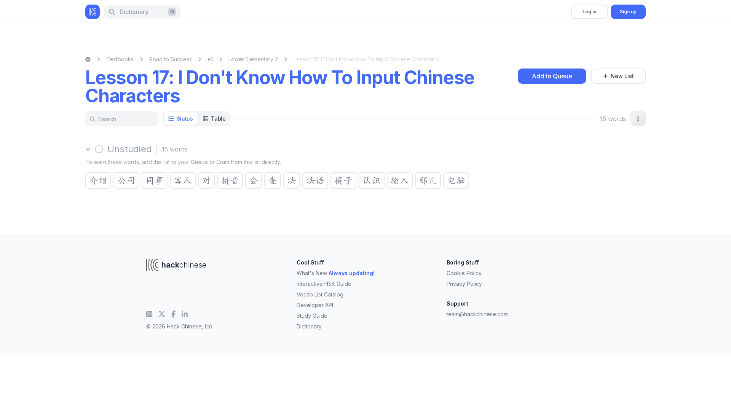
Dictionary (309, 326)
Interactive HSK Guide (324, 283)
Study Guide (312, 315)
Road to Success (170, 59)
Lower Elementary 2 (253, 59)
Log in (589, 11)
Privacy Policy (464, 283)
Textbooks (120, 59)
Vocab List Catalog (320, 294)
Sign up (628, 11)
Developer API (315, 305)
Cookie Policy (464, 273)
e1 (210, 59)
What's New (336, 273)
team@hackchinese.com (477, 314)
